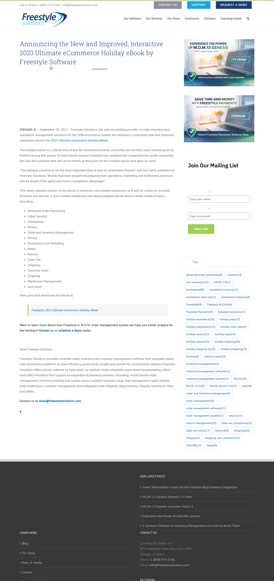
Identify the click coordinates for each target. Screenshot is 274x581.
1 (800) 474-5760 (162, 560)
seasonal (222, 430)
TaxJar (212, 445)
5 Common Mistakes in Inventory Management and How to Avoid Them (191, 526)
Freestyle (194, 304)
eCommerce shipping (235, 297)
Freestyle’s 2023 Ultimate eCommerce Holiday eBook (64, 310)
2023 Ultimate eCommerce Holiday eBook (79, 140)
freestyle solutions (232, 312)
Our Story (28, 553)
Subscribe (201, 229)
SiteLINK (193, 445)
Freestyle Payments (199, 312)
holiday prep (230, 319)
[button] (248, 18)
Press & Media (32, 563)
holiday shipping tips (200, 349)
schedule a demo (70, 330)
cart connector (197, 282)
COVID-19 (222, 282)
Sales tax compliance (237, 423)
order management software (205, 408)
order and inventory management (208, 393)
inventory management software (208, 371)
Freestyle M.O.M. (219, 304)
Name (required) (199, 192)
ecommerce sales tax (201, 297)
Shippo (193, 438)
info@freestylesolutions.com (80, 5)
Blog (25, 543)
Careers (27, 572)
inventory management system (207, 379)
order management (200, 401)
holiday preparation (200, 327)
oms (247, 386)
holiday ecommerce (200, 319)
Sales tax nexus (198, 430)
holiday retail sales (233, 327)
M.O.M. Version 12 (223, 386)
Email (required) (199, 209)
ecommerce (195, 289)
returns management (201, 423)
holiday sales (225, 334)
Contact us (46, 330)
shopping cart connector (222, 438)
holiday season (197, 341)
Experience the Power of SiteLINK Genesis (171, 516)
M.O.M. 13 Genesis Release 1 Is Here (167, 497)
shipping (242, 430)
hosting (192, 356)
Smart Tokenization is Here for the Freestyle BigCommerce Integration (189, 487)
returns (235, 415)
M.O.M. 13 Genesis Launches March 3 (167, 506)
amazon (235, 275)
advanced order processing (204, 275)
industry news (215, 356)
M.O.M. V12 (195, 386)
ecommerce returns (224, 289)
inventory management (202, 364)
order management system (204, 415)
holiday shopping (234, 349)
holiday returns (198, 334)
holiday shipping (227, 341)
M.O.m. (240, 379)
